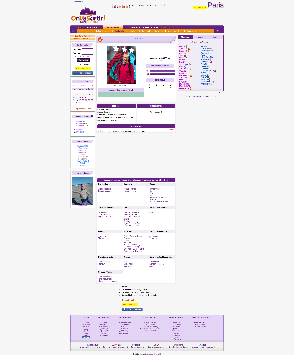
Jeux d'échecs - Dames (133, 223)
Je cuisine (153, 236)
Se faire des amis (103, 31)
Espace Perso (150, 27)
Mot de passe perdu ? (82, 56)
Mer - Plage (128, 264)
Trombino (133, 31)
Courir (152, 191)
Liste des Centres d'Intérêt (150, 328)
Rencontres (176, 335)
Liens (86, 334)
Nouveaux (159, 31)
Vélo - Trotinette (104, 215)
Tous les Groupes (150, 323)
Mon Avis (176, 334)
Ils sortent (146, 31)
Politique (127, 240)
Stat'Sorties (104, 335)
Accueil (86, 323)
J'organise (176, 330)
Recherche (119, 31)
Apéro (152, 266)
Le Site (80, 27)
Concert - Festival (156, 264)
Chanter (152, 212)
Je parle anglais (130, 191)
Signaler (172, 129)
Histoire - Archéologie (133, 245)
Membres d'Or (173, 31)
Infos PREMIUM (200, 323)
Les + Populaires (104, 326)
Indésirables (176, 339)
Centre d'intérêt (150, 330)
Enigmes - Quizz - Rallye (134, 249)
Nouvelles (104, 332)
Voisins (216, 37)
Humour (101, 264)
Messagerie (176, 324)
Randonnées (154, 189)
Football (152, 200)
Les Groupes (133, 27)
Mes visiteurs (200, 324)
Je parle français (131, 189)
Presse (86, 332)
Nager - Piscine (104, 217)
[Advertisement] (168, 16)
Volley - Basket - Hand (158, 202)
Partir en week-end (106, 277)
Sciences (127, 238)
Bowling (127, 221)
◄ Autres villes (76, 2)
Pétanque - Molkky (131, 225)
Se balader (102, 212)
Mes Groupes (150, 324)
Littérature (102, 236)
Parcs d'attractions (105, 262)
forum (221, 93)
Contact (86, 335)
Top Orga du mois (82, 117)
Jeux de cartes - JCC (132, 212)
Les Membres (112, 27)
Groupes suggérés (150, 326)
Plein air (127, 262)
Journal (176, 332)
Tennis (152, 195)
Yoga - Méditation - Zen (133, 251)
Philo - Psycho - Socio (133, 236)
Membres (185, 37)
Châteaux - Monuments (107, 281)
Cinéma (101, 238)
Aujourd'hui (104, 324)
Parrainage (176, 323)
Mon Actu (176, 326)
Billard (126, 219)
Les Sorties (93, 27)
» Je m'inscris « (200, 7)
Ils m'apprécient (200, 326)
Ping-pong (153, 193)
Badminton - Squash (157, 197)
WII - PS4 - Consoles (132, 217)
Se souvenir (84, 64)
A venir (104, 323)
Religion (127, 242)
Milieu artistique (104, 189)
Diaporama (104, 328)
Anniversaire (154, 262)
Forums (86, 326)
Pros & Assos (86, 324)
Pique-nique (154, 238)
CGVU (86, 330)
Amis (200, 37)
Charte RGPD (86, 328)
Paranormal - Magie (132, 247)
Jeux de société (130, 215)
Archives (104, 334)
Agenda (176, 328)
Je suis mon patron (106, 191)
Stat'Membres (190, 31)
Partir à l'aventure (105, 279)
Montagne (128, 266)
